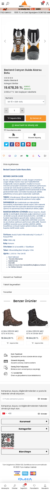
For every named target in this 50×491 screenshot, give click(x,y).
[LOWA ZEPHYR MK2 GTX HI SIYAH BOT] (37, 317)
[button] (4, 41)
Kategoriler (25, 428)
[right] (47, 325)
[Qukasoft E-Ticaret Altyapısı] (25, 479)
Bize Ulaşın (25, 451)
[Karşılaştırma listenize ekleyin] (22, 155)
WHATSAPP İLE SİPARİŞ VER (26, 125)
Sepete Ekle (15, 118)
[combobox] (4, 413)
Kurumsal (25, 421)
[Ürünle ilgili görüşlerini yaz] (16, 155)
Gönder (44, 399)
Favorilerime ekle (13, 130)
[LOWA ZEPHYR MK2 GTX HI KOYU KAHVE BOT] (12, 317)
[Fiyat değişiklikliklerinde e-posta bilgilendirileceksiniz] (28, 155)
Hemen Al (36, 118)
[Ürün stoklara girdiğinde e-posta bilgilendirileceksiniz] (34, 155)
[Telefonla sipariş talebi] (40, 155)
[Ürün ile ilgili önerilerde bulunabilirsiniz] (45, 155)
